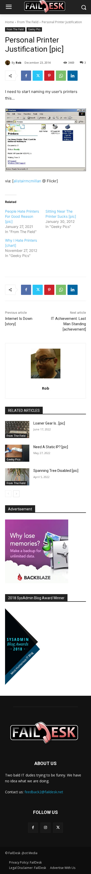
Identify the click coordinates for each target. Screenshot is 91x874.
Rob (18, 62)
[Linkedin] (72, 76)
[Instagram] (45, 827)
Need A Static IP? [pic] (50, 447)
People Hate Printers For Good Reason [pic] (22, 216)
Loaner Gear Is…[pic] (49, 423)
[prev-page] (8, 493)
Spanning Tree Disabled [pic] (55, 471)
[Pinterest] (49, 76)
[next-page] (16, 493)
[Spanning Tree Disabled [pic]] (17, 476)
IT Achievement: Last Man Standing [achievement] (68, 324)
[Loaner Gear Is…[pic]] (17, 429)
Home (9, 22)
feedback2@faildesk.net (44, 791)
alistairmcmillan (27, 181)
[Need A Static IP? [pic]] (17, 453)
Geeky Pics (34, 29)
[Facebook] (26, 76)
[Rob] (8, 62)
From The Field (27, 22)
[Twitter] (38, 76)
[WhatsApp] (61, 76)
